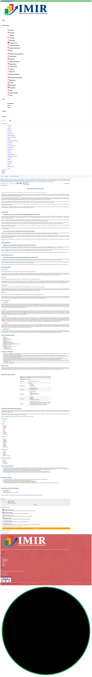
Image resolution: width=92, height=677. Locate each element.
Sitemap (3, 565)
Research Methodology (3, 185)
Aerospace (9, 125)
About (3, 563)
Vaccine (10, 95)
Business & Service (10, 133)
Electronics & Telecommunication (13, 140)
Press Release (4, 169)
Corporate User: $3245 (15, 503)
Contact (4, 116)
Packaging (9, 159)
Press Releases (11, 103)
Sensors (9, 164)
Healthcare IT (10, 152)
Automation (9, 128)
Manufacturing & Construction (15, 77)
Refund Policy (4, 561)
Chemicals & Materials (11, 135)
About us (4, 111)
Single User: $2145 (15, 500)
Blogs (3, 170)
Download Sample (66, 183)
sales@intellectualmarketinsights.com (8, 0)
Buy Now (35, 504)
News (9, 107)
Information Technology (14, 74)
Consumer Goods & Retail (14, 47)
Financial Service (10, 147)
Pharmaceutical (10, 161)
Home (3, 20)
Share (27, 183)
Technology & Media (13, 92)
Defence (10, 50)
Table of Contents (26, 184)
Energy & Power (10, 142)
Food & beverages (10, 149)
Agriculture (9, 126)
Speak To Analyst (36, 528)
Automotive (9, 130)
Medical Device (10, 157)
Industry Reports (5, 25)
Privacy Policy (4, 560)
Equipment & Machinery (11, 145)
